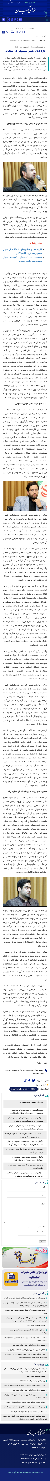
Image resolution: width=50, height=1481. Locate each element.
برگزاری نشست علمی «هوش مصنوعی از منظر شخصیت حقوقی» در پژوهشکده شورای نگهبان (25, 1143)
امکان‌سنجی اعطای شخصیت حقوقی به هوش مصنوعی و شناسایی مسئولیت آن (26, 1127)
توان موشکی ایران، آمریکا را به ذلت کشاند (32, 1381)
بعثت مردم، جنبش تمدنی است (36, 1325)
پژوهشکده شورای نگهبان (25, 1070)
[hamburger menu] (46, 19)
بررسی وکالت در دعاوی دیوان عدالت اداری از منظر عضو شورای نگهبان (24, 1298)
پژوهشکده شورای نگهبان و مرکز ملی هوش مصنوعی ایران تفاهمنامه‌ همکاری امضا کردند (26, 1111)
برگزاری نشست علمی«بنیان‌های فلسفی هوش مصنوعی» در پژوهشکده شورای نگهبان (25, 1119)
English (19, 3)
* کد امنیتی (41, 1227)
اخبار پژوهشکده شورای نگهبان (25, 28)
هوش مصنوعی (38, 1073)
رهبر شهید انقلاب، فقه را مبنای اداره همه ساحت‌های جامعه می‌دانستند (28, 1331)
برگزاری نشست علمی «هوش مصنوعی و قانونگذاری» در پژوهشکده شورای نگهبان (27, 1158)
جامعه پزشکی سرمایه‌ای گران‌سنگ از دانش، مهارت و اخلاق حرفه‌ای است (26, 1311)
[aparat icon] (12, 19)
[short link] (23, 1089)
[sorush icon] (4, 19)
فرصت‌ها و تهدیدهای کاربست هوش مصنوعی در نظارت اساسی (25, 1166)
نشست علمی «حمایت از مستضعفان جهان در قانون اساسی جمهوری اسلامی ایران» (23, 1135)
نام (44, 1187)
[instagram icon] (8, 19)
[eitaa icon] (16, 19)
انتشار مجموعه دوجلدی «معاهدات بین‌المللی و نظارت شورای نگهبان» (24, 1385)
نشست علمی (11, 1070)
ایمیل (43, 1195)
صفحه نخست (41, 28)
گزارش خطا (40, 1085)
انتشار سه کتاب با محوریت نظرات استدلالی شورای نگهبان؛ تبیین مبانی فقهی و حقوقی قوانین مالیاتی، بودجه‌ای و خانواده (25, 1304)
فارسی (10, 3)
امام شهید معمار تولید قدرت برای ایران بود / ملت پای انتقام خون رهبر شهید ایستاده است (25, 1339)
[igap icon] (20, 19)
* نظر (43, 1204)
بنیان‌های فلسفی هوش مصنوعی (31, 1102)
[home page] (34, 8)
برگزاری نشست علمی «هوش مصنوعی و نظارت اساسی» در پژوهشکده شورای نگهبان (25, 1174)
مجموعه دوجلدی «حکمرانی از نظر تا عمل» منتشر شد (29, 1345)
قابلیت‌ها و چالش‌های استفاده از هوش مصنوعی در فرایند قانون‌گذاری (24, 1150)
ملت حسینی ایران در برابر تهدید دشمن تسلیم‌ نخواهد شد (28, 1411)
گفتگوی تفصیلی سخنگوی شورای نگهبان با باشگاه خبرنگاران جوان (26, 1350)
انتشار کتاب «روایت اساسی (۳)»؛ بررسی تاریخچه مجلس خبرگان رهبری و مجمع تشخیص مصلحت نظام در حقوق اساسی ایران (26, 1319)
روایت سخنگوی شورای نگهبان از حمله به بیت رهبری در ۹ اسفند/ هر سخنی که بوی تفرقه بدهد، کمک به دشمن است (25, 1355)
